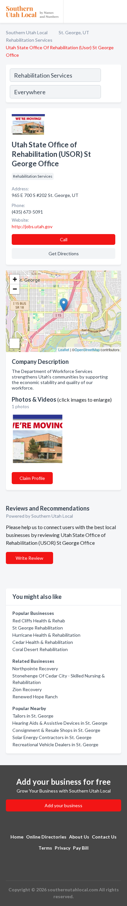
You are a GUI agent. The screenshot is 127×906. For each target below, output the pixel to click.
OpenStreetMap (87, 349)
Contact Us (104, 836)
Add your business (63, 805)
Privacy (62, 848)
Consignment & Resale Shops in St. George (56, 730)
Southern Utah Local (27, 32)
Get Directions (64, 253)
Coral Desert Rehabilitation (40, 649)
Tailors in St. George (32, 716)
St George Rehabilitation (37, 628)
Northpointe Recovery (35, 668)
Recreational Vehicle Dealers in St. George (55, 744)
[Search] (111, 84)
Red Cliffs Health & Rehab (38, 620)
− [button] (15, 289)
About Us (79, 836)
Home (16, 836)
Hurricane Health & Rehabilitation (46, 635)
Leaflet (63, 349)
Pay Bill (81, 848)
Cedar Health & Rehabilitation (42, 642)
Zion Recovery (27, 689)
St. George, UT (74, 32)
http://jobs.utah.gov (32, 226)
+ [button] (15, 279)
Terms (45, 848)
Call (63, 239)
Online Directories (46, 836)
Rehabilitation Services (29, 40)
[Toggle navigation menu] (118, 11)
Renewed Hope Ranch (35, 696)
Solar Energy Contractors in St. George (52, 737)
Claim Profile (32, 478)
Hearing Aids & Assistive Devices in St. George (59, 723)
